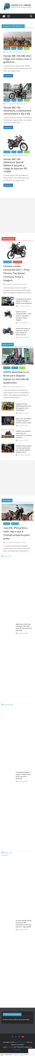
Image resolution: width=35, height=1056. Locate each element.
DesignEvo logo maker (20, 1054)
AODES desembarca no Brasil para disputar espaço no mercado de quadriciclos (16, 377)
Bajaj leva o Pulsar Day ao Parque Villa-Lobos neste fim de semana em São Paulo (24, 627)
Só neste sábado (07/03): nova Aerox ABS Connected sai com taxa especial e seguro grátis (24, 924)
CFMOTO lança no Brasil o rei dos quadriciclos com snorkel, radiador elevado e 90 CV (24, 449)
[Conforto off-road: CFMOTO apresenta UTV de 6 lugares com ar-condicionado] (8, 408)
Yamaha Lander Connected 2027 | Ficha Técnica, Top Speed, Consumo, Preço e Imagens (16, 273)
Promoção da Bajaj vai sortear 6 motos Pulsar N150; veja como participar (23, 775)
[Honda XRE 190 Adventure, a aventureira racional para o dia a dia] (18, 91)
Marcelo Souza (24, 52)
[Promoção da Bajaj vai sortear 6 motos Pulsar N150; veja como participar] (8, 776)
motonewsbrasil (22, 104)
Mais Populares (17, 262)
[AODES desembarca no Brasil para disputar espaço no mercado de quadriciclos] (17, 356)
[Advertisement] (17, 215)
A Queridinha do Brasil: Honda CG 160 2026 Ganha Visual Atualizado (24, 301)
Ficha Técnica (7, 262)
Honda (14, 48)
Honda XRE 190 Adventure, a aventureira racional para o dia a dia (17, 110)
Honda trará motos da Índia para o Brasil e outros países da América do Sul (23, 332)
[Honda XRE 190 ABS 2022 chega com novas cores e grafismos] (18, 39)
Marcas (20, 48)
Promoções (15, 523)
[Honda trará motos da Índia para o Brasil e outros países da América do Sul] (8, 333)
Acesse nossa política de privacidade (16, 1019)
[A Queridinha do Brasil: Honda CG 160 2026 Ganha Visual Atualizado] (8, 302)
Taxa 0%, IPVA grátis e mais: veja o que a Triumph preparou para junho (16, 533)
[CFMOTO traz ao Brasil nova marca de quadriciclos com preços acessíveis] (8, 436)
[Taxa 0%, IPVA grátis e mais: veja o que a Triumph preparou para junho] (17, 512)
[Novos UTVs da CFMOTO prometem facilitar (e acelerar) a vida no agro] (8, 422)
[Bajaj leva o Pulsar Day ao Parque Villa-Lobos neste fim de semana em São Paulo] (8, 628)
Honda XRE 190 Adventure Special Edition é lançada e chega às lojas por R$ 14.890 (15, 165)
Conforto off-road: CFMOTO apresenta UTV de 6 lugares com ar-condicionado (24, 407)
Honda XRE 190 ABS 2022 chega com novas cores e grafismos (17, 59)
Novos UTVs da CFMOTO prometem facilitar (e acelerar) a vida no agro (24, 421)
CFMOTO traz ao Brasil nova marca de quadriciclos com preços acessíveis (24, 434)
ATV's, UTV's (7, 368)
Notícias (26, 48)
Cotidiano (7, 48)
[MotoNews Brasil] (4, 16)
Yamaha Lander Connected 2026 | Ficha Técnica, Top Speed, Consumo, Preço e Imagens (23, 316)
